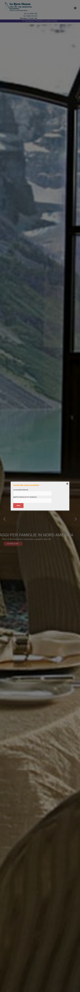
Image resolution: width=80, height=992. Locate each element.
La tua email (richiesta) (20, 490)
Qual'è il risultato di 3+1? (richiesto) (25, 497)
